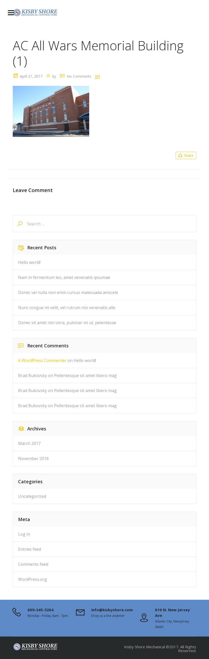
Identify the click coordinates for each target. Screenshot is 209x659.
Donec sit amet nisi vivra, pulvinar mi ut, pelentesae (67, 322)
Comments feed (33, 564)
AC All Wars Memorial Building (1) (98, 53)
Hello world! (29, 262)
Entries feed (29, 549)
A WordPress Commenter (42, 360)
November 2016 (33, 458)
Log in (24, 534)
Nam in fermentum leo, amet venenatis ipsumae (64, 277)
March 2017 (29, 443)
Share (188, 155)
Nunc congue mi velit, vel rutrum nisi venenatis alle (66, 307)
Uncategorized (32, 496)
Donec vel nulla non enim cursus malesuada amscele (68, 292)
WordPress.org (32, 579)
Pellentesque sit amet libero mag (85, 375)
